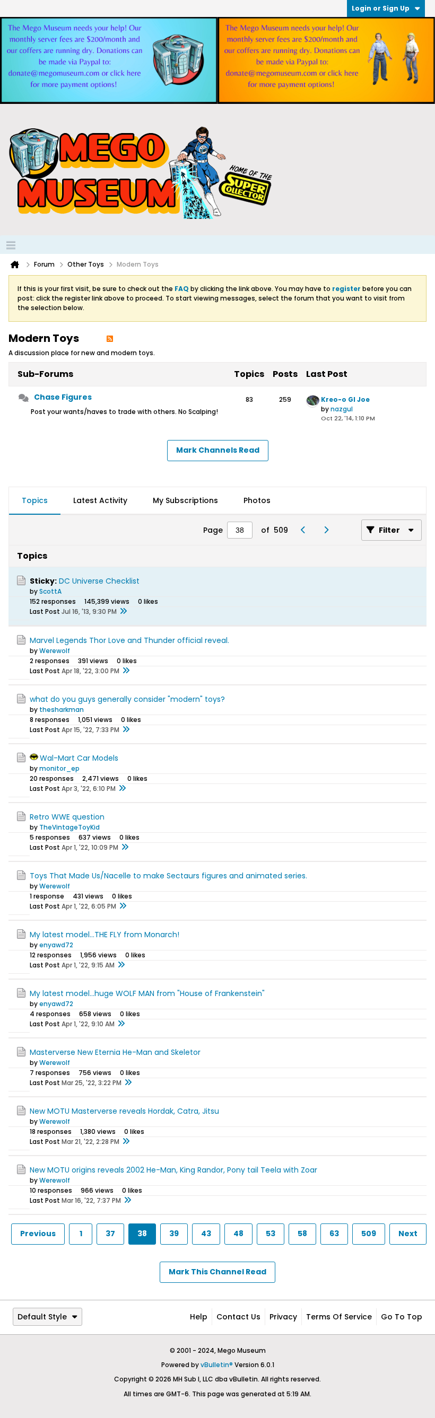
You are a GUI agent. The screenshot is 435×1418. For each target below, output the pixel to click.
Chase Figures (63, 397)
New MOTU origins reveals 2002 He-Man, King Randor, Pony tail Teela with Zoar (173, 1170)
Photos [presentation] (257, 500)
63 (334, 1233)
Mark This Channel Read (217, 1271)
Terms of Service (339, 1316)
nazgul (341, 408)
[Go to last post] (123, 611)
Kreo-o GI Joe (345, 399)
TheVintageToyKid (69, 827)
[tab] (34, 501)
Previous (38, 1233)
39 (174, 1233)
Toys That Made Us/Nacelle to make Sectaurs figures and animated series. (168, 875)
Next (407, 1233)
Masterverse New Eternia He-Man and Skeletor (115, 1052)
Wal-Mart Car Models (79, 758)
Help (198, 1316)
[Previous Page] (306, 530)
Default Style (42, 1316)
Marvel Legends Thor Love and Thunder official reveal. (129, 640)
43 (206, 1233)
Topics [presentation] (35, 500)
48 (238, 1233)
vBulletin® (217, 1364)
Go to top (401, 1316)
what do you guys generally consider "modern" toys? (127, 699)
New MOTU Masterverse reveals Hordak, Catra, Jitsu (124, 1111)
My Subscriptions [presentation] (185, 500)
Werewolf (54, 650)
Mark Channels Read (217, 450)
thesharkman (61, 709)
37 (110, 1233)
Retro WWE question (67, 817)
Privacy (283, 1316)
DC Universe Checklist (99, 581)
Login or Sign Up (381, 8)
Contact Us (238, 1316)
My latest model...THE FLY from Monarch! (104, 934)
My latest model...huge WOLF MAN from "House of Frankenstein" (147, 993)
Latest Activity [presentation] (100, 500)
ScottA (50, 591)
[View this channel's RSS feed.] (110, 338)
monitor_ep (59, 768)
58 (302, 1233)
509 (368, 1233)
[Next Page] (328, 530)
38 (142, 1233)
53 (270, 1233)
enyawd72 (56, 944)
